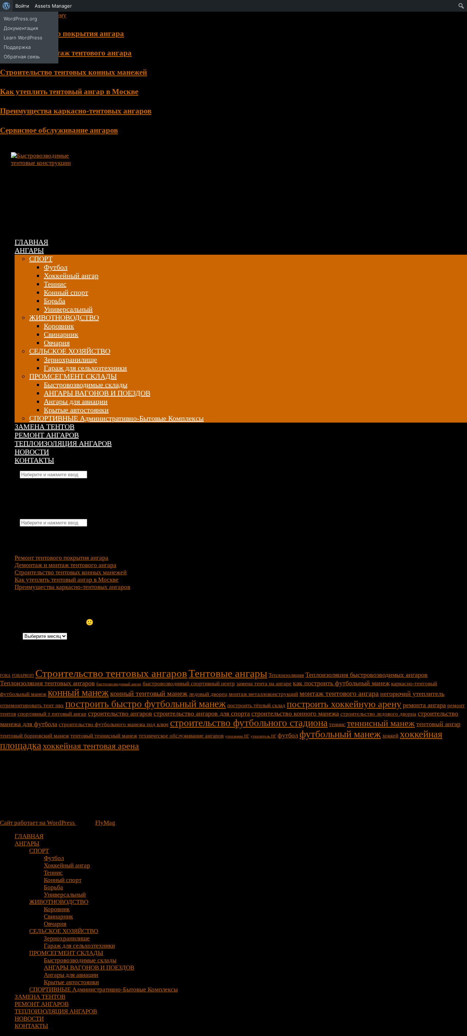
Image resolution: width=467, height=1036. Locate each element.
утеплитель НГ (263, 736)
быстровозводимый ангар (118, 684)
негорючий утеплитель (412, 693)
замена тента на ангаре (264, 683)
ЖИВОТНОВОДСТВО (64, 317)
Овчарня (57, 343)
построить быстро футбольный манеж (145, 703)
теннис (337, 724)
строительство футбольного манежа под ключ (114, 724)
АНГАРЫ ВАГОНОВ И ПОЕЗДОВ (97, 393)
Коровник (59, 326)
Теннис (55, 284)
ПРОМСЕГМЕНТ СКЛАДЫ (73, 376)
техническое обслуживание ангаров (181, 736)
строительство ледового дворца (378, 714)
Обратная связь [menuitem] (22, 56)
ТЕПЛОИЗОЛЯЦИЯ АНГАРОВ (63, 443)
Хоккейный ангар (71, 275)
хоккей (390, 736)
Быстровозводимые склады (85, 385)
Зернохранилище (70, 359)
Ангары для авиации (76, 401)
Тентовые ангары (228, 673)
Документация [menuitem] (21, 28)
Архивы (10, 635)
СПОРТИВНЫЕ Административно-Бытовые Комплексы (116, 418)
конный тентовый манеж (149, 693)
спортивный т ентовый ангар (52, 714)
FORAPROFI (23, 676)
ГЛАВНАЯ (31, 242)
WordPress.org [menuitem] (20, 19)
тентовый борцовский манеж (34, 736)
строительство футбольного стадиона (249, 722)
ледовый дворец (208, 694)
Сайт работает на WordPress (38, 822)
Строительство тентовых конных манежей (73, 72)
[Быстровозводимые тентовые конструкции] (44, 162)
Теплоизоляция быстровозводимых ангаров (366, 674)
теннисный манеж (381, 723)
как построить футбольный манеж (341, 683)
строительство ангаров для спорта (202, 713)
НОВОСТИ (32, 452)
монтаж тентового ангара (339, 693)
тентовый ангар (438, 724)
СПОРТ (41, 259)
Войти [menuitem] (22, 6)
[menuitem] (6, 6)
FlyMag (105, 822)
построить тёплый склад (256, 705)
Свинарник (61, 334)
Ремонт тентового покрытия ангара (62, 33)
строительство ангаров (120, 713)
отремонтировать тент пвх (32, 705)
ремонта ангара (424, 705)
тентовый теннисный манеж (103, 736)
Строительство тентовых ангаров (111, 673)
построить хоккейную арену (344, 704)
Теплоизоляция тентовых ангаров (47, 683)
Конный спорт (66, 292)
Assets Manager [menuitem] (53, 6)
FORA (5, 676)
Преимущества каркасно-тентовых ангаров (75, 111)
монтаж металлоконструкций (263, 694)
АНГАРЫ (29, 250)
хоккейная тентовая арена (91, 746)
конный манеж (78, 692)
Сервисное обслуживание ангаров (59, 130)
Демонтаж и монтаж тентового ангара (66, 53)
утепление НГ (237, 736)
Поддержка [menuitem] (17, 47)
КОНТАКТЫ (34, 460)
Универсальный (68, 309)
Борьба (54, 301)
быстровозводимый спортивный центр (189, 683)
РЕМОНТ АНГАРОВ (47, 435)
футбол (288, 735)
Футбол (55, 267)
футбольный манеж (340, 734)
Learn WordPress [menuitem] (23, 38)
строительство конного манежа (295, 713)
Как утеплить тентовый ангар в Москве (69, 91)
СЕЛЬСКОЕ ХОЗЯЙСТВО (69, 351)
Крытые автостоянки (76, 410)
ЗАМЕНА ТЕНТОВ (44, 427)
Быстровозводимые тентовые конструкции (153, 185)
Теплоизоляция (286, 675)
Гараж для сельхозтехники (85, 368)
